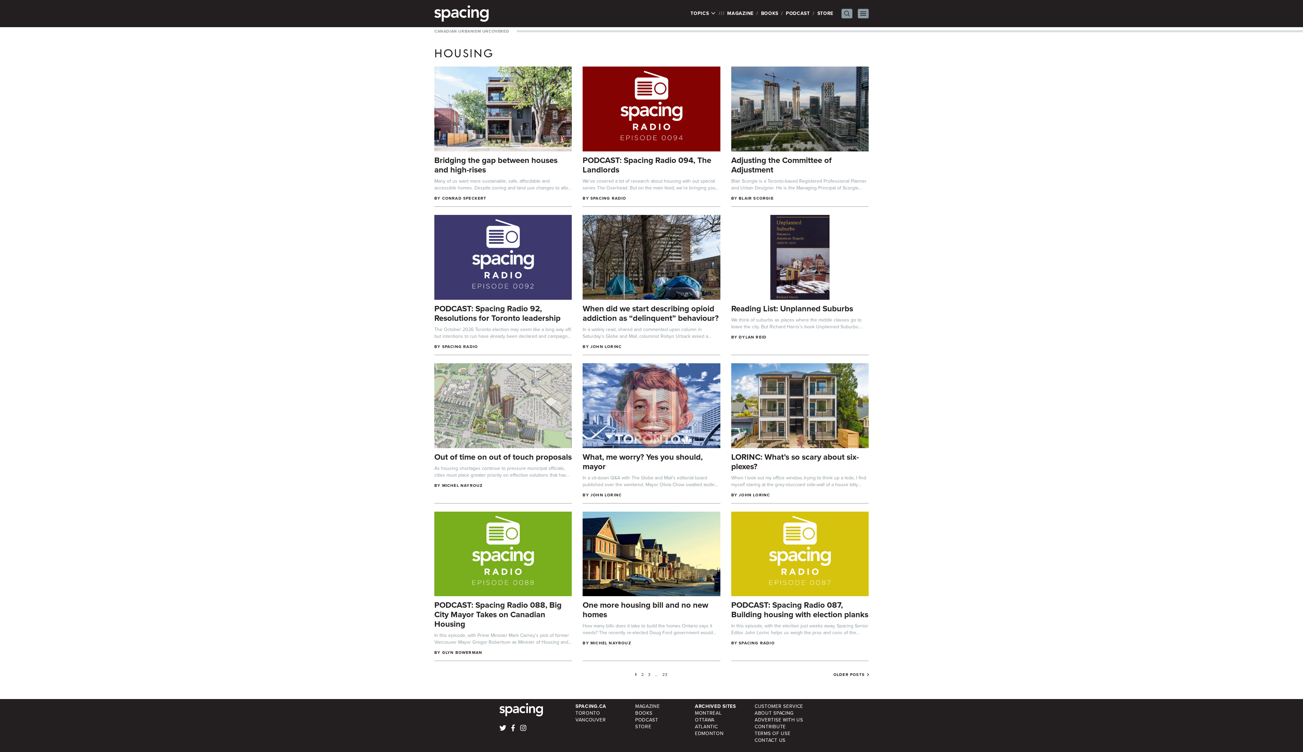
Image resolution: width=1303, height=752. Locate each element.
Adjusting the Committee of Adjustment (781, 165)
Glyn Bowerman (462, 652)
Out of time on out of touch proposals (503, 457)
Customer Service (779, 706)
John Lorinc (606, 347)
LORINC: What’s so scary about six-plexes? (795, 462)
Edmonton (709, 733)
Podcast (798, 13)
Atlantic (706, 726)
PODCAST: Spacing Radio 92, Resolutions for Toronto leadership (497, 313)
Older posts (849, 674)
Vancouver (590, 719)
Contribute (770, 726)
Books (770, 13)
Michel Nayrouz (462, 485)
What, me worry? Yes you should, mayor (643, 462)
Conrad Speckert (464, 198)
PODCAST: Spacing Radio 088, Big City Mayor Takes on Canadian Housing (498, 614)
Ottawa (705, 719)
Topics (701, 13)
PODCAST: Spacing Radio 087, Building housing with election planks (799, 610)
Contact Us (770, 740)
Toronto (587, 713)
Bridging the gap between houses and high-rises (496, 165)
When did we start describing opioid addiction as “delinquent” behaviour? (651, 313)
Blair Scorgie (756, 198)
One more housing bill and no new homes (645, 610)
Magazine (740, 13)
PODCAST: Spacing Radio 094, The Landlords (647, 165)
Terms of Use (772, 733)
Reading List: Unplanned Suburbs (792, 308)
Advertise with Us (779, 719)
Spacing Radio (608, 198)
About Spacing (774, 713)
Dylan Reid (753, 337)
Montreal (708, 713)
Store (825, 13)
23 (665, 675)
